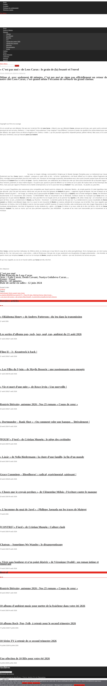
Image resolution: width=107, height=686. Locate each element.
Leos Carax (21, 293)
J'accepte (25, 683)
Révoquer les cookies (7, 674)
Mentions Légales (8, 10)
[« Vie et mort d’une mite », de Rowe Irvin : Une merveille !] (4, 382)
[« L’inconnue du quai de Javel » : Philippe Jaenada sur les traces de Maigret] (4, 505)
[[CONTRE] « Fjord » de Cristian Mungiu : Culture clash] (4, 522)
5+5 (7, 39)
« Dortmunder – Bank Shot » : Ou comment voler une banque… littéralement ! (45, 421)
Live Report (9, 36)
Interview (9, 45)
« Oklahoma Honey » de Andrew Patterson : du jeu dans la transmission (41, 316)
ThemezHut (41, 677)
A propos (5, 6)
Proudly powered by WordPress (10, 677)
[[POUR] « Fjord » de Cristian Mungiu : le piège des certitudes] (4, 435)
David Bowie (4, 293)
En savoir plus (36, 683)
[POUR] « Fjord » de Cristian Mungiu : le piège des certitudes (35, 439)
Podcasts (5, 58)
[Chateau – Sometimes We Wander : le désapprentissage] (4, 540)
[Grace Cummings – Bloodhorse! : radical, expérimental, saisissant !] (4, 470)
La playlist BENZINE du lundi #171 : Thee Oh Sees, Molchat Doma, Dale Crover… (26, 295)
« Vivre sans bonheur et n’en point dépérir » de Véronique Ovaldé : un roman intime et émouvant (49, 563)
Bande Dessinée (7, 55)
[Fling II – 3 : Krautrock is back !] (4, 347)
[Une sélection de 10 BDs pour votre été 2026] (4, 654)
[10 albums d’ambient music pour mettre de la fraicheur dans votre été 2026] (4, 601)
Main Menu (3, 64)
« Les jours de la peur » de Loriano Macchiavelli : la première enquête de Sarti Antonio (28, 297)
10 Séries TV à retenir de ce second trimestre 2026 (28, 640)
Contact (5, 4)
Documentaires (10, 47)
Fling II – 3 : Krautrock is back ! (18, 351)
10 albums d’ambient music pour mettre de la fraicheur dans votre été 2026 (42, 605)
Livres (8, 49)
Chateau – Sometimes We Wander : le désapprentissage (31, 544)
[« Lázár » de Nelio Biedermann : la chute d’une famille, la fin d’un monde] (4, 452)
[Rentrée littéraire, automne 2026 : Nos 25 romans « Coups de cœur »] (4, 400)
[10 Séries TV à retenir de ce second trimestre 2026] (4, 636)
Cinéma (5, 51)
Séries (5, 53)
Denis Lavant (13, 293)
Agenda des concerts (12, 43)
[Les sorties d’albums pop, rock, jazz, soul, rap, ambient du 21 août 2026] (4, 330)
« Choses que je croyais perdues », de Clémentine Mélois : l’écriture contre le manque (48, 491)
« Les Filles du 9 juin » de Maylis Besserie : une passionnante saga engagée (42, 369)
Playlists (8, 38)
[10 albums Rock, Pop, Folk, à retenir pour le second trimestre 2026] (4, 619)
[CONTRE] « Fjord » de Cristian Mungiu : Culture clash (32, 527)
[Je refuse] (40, 683)
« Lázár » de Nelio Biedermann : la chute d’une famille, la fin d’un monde (42, 456)
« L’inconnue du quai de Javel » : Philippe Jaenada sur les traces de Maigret (43, 509)
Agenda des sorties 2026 (13, 41)
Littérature (6, 56)
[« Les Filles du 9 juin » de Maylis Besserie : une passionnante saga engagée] (4, 365)
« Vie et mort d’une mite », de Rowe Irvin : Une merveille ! (33, 386)
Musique (5, 32)
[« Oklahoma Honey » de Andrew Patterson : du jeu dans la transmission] (4, 312)
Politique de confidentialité (10, 8)
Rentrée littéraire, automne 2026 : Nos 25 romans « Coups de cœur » (39, 404)
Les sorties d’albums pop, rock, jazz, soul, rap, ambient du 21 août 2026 (41, 334)
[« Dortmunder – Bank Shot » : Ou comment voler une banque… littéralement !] (4, 417)
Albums (8, 34)
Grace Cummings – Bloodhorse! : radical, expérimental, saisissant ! (38, 474)
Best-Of (5, 60)
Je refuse (30, 683)
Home (5, 2)
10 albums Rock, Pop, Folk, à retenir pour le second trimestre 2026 (38, 623)
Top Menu (3, 13)
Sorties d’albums (8, 30)
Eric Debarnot (20, 73)
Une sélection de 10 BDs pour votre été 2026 (25, 658)
